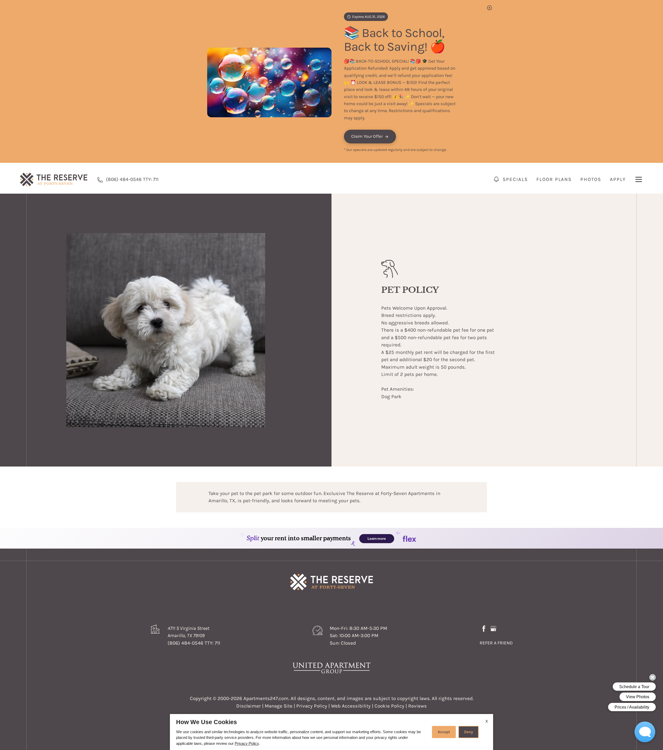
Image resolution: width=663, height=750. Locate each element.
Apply (618, 179)
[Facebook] (484, 628)
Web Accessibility (351, 706)
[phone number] (100, 179)
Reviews (417, 706)
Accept (444, 732)
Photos (590, 179)
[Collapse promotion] (489, 7)
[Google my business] (493, 628)
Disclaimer (248, 706)
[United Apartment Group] (331, 668)
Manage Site (278, 706)
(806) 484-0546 (132, 179)
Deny (468, 732)
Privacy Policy (311, 706)
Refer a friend (496, 642)
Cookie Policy (389, 706)
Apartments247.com (266, 698)
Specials (515, 179)
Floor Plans (554, 179)
